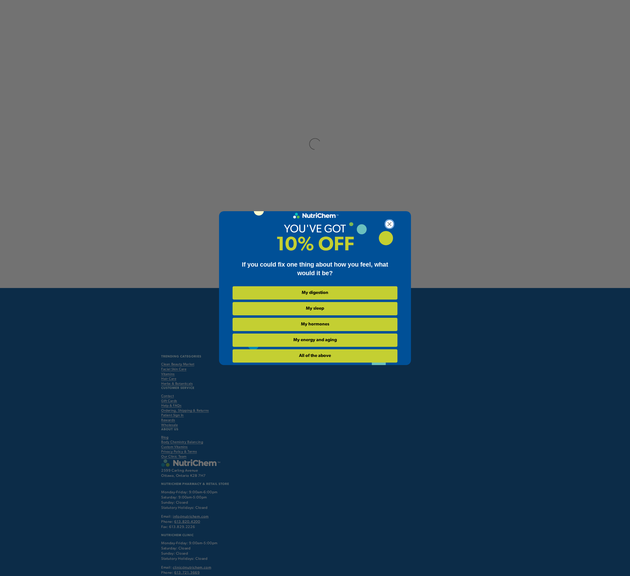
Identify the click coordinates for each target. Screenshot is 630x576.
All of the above (315, 356)
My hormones (315, 324)
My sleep (315, 308)
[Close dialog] (389, 224)
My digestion (315, 293)
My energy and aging (315, 340)
